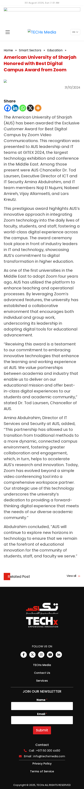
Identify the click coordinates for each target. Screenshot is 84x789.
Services (42, 681)
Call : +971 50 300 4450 (44, 751)
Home (8, 50)
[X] (30, 108)
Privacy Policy (42, 763)
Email (42, 714)
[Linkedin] (15, 108)
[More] (38, 108)
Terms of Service (42, 771)
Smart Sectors (30, 50)
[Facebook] (7, 108)
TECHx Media (42, 665)
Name (42, 700)
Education (55, 50)
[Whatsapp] (22, 108)
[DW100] (42, 15)
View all (72, 576)
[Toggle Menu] (8, 32)
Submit (42, 730)
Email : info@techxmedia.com (44, 756)
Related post (19, 576)
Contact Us (42, 673)
